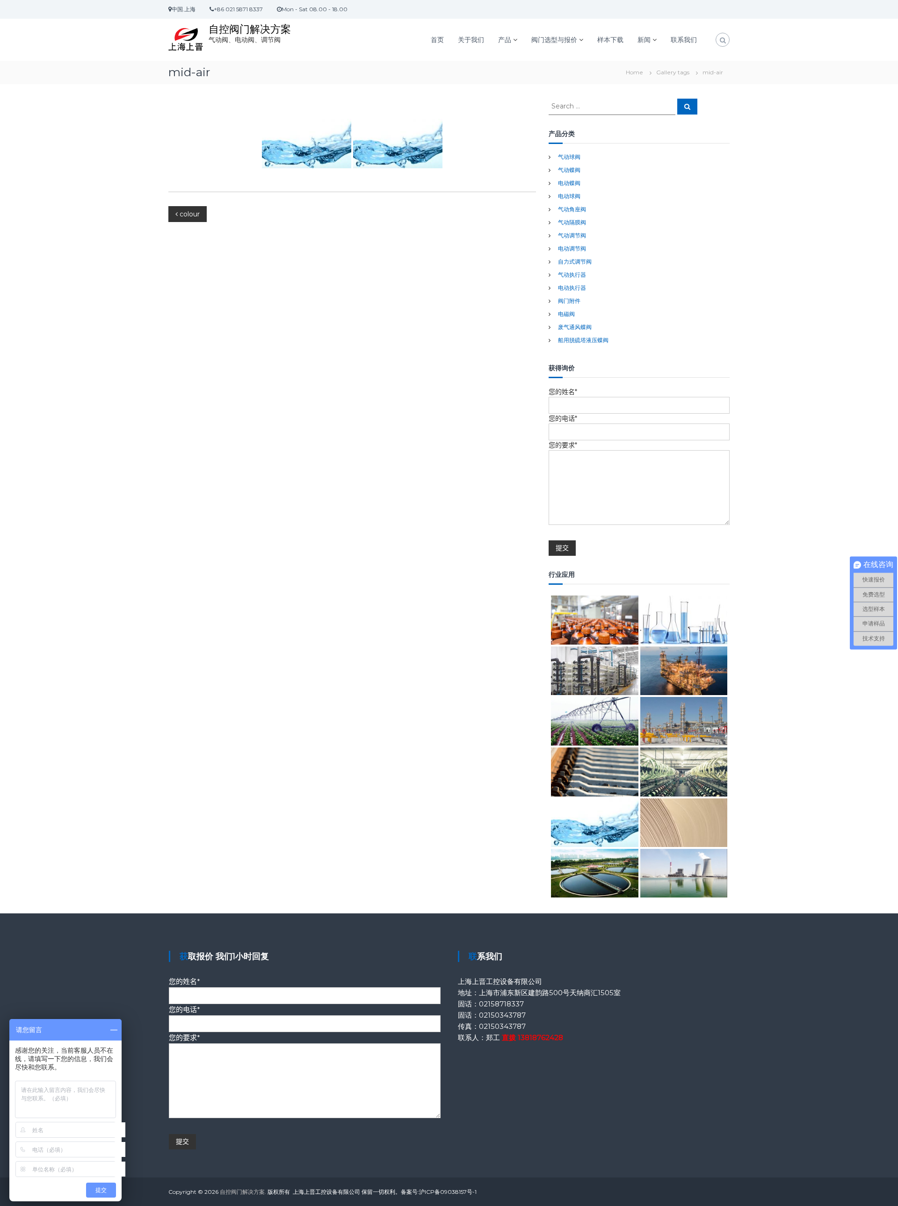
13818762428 (540, 1037)
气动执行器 (572, 274)
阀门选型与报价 (554, 40)
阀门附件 (569, 300)
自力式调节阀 (575, 261)
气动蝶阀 (569, 169)
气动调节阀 (572, 235)
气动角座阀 (572, 209)
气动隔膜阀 (572, 222)
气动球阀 (569, 156)
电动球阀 (569, 196)
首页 (437, 40)
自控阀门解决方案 (250, 29)
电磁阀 (566, 313)
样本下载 (610, 40)
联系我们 (684, 40)
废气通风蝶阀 (575, 326)
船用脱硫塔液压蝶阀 (583, 340)
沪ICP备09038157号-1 (448, 1191)
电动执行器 (572, 287)
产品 (504, 40)
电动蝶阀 (569, 183)
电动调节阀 (572, 248)
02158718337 (501, 1003)
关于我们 (471, 40)
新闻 (644, 40)
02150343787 (502, 1015)
